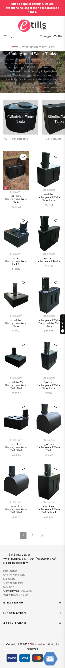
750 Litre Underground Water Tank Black (16, 447)
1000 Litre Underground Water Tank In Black (48, 509)
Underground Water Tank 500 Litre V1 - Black (48, 323)
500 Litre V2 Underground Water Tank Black (16, 385)
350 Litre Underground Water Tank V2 (16, 260)
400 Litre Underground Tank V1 (48, 259)
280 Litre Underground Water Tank (16, 198)
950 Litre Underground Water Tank (48, 447)
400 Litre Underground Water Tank (16, 323)
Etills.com (16, 191)
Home (14, 46)
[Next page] (41, 535)
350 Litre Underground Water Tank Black (48, 197)
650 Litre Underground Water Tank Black (48, 385)
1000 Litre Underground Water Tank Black (16, 509)
